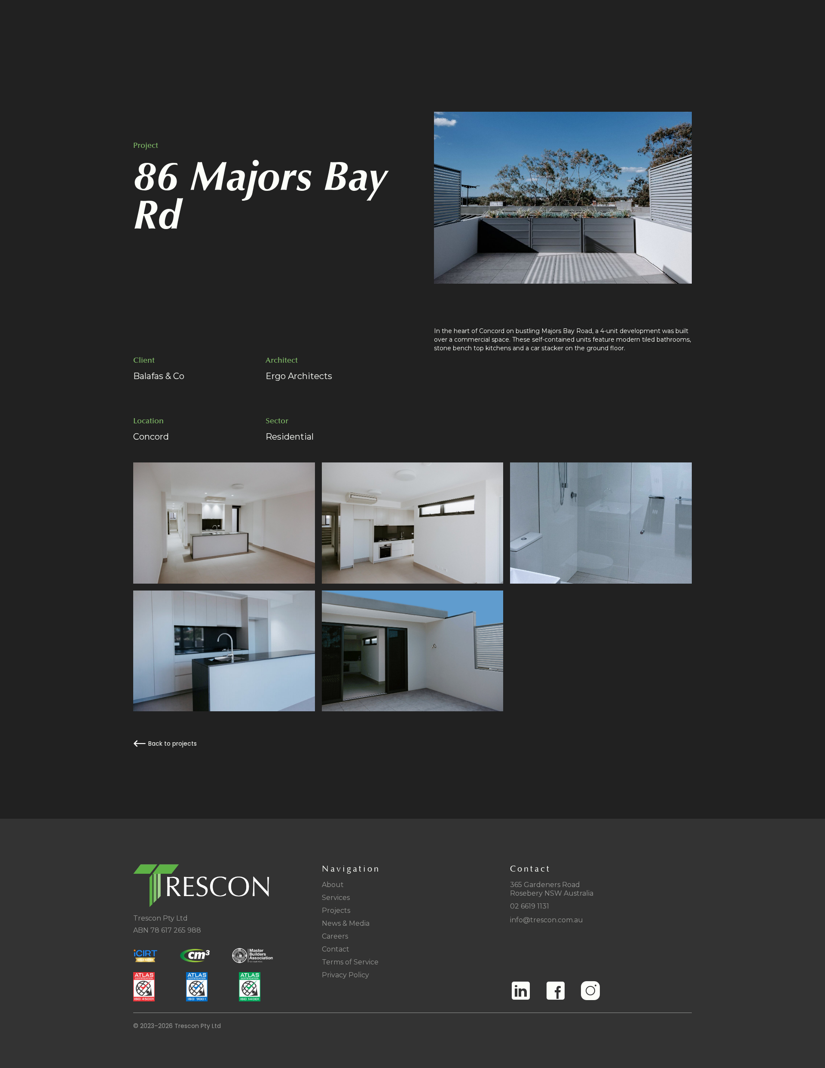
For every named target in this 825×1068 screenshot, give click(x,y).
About (333, 885)
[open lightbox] (563, 198)
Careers (335, 936)
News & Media (346, 923)
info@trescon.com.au (546, 920)
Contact (335, 949)
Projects (336, 910)
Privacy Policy (345, 975)
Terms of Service (350, 962)
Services (336, 898)
